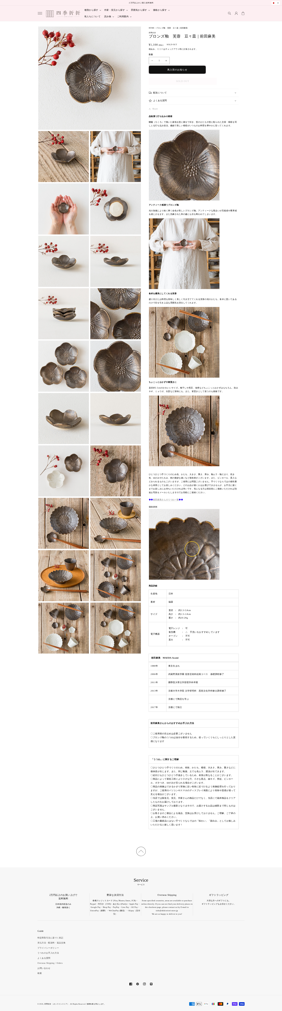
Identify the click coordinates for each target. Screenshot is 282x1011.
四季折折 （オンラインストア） (56, 1004)
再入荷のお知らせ (177, 69)
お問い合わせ (43, 968)
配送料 (160, 49)
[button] (40, 13)
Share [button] (155, 109)
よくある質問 (43, 958)
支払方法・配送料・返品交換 (51, 943)
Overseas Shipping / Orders (50, 963)
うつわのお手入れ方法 (48, 953)
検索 (39, 973)
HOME (152, 28)
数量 (151, 54)
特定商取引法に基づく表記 (50, 938)
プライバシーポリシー (48, 948)
